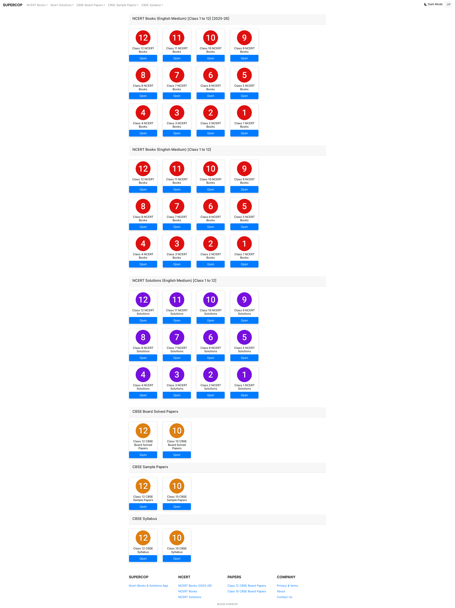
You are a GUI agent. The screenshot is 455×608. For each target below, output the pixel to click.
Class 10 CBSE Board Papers (247, 591)
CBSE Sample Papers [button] (122, 5)
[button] (447, 4)
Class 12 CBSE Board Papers (247, 585)
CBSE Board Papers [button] (89, 5)
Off (448, 4)
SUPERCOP (12, 5)
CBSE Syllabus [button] (151, 5)
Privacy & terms (287, 585)
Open (143, 58)
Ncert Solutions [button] (60, 5)
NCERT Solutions (189, 597)
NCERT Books (187, 591)
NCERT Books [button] (36, 5)
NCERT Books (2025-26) (195, 585)
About (281, 591)
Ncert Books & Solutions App (148, 585)
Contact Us (284, 597)
